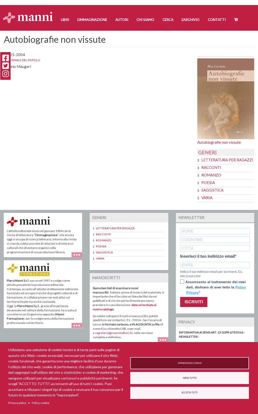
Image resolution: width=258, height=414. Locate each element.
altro (79, 328)
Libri (65, 20)
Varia (206, 197)
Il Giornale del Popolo (22, 60)
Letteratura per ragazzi (227, 160)
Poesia (208, 182)
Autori (121, 20)
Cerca (168, 20)
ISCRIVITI (194, 302)
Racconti (211, 167)
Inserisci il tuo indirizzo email (207, 256)
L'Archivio (191, 20)
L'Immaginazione (92, 20)
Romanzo (211, 175)
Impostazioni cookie (190, 363)
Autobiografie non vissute (219, 142)
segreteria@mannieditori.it (113, 333)
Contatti (217, 20)
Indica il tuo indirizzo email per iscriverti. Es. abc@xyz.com (211, 274)
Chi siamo (145, 20)
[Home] (30, 13)
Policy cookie (40, 403)
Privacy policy (17, 403)
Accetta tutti (189, 392)
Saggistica (212, 190)
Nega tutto (190, 378)
